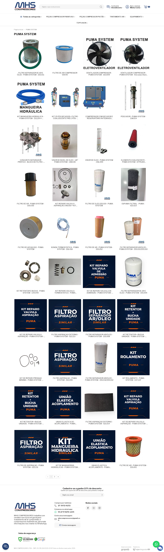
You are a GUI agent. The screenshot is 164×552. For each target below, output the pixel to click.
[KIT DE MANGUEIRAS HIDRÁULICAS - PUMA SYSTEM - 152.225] (64, 450)
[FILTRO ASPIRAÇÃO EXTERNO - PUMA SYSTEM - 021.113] (64, 319)
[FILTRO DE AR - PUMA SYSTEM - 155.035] (30, 189)
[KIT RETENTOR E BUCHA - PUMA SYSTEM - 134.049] (30, 276)
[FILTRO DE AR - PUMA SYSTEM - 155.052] (99, 232)
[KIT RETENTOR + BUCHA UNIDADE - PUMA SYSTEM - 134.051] (133, 319)
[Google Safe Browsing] (39, 539)
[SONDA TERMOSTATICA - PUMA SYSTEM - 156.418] (64, 232)
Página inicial (18, 29)
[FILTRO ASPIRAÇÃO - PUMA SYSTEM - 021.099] (64, 363)
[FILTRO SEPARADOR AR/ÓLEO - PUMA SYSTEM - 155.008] (99, 319)
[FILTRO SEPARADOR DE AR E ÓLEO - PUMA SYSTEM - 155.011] (30, 58)
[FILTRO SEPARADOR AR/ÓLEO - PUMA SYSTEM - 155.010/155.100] (133, 232)
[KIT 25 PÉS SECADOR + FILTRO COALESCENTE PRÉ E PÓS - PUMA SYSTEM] (64, 101)
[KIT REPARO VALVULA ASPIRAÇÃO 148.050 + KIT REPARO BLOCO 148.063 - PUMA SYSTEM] (64, 189)
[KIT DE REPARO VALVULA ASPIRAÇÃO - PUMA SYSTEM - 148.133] (133, 407)
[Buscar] (101, 6)
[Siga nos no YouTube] (93, 508)
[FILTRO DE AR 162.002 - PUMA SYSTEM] (30, 232)
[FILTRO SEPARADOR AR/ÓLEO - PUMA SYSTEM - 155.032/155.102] (99, 363)
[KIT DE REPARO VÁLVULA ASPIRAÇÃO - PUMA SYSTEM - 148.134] (30, 319)
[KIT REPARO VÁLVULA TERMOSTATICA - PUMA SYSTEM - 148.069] (64, 276)
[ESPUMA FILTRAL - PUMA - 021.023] (133, 189)
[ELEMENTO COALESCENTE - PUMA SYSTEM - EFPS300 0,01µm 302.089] (133, 145)
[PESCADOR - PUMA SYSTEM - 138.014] (133, 101)
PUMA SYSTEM (31, 29)
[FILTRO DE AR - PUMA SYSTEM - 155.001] (133, 450)
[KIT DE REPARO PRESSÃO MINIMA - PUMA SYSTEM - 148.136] (30, 363)
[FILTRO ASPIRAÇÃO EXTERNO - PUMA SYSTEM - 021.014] (99, 407)
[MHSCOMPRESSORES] (25, 6)
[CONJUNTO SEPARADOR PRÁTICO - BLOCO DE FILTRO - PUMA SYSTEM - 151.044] (30, 145)
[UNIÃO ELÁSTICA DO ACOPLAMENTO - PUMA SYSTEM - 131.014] (64, 407)
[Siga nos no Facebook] (88, 508)
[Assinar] (102, 495)
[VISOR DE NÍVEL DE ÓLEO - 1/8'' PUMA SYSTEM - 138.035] (64, 145)
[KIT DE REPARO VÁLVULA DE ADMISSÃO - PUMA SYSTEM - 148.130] (99, 276)
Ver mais (30, 63)
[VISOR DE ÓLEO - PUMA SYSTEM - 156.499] (99, 145)
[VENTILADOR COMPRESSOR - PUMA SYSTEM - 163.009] (99, 58)
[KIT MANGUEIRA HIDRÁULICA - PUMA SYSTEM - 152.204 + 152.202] (30, 101)
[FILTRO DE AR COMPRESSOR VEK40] (64, 58)
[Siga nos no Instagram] (99, 508)
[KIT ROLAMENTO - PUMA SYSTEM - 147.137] (133, 363)
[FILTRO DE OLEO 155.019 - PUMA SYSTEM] (99, 189)
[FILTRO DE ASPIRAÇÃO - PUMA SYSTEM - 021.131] (30, 450)
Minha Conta (135, 7)
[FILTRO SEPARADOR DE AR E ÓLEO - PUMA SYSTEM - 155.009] (133, 276)
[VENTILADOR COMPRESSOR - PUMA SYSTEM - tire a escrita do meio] (133, 58)
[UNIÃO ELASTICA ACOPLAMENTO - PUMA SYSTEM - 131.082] (99, 450)
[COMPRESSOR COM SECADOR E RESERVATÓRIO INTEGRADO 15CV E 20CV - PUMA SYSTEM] (99, 101)
